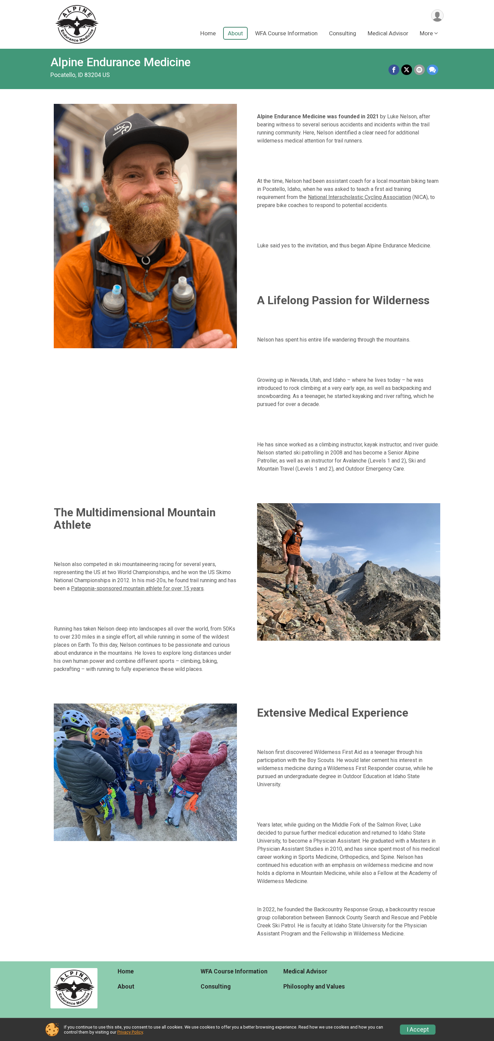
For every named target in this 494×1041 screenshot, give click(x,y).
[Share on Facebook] (393, 70)
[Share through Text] (432, 70)
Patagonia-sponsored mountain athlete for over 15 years (137, 588)
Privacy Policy (130, 1032)
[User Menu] (437, 15)
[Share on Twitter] (406, 70)
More (426, 33)
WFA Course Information (286, 33)
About (235, 33)
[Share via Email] (419, 70)
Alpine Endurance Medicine (120, 62)
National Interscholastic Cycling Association (359, 197)
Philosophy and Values (314, 986)
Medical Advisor (388, 33)
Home (208, 33)
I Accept (418, 1029)
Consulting (342, 33)
